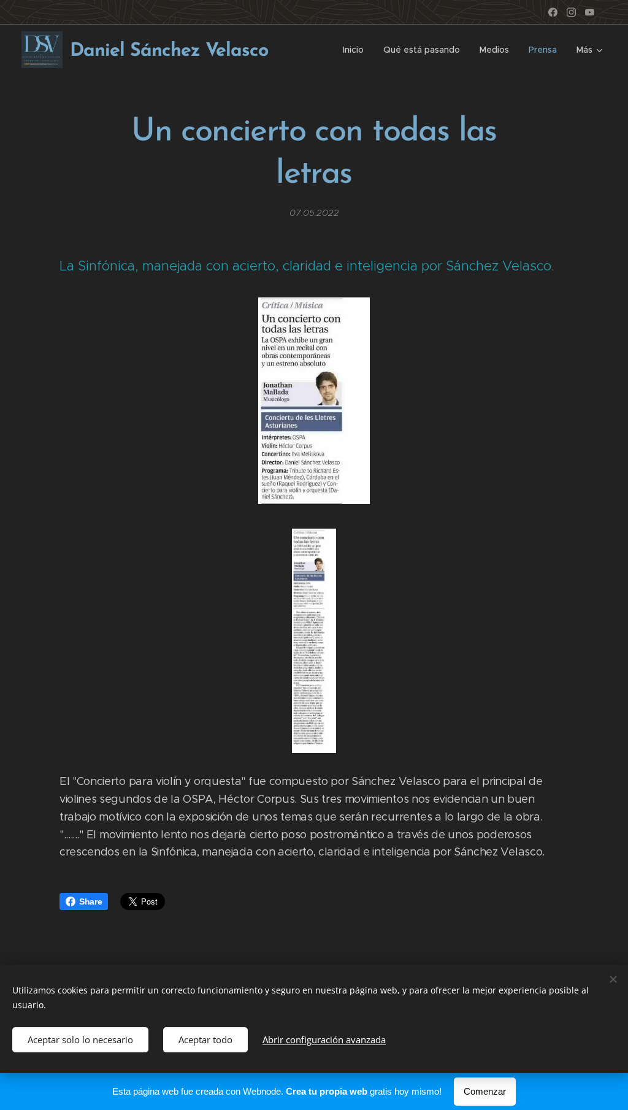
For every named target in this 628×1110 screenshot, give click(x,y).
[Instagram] (571, 12)
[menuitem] (356, 49)
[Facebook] (553, 12)
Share (90, 901)
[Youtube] (589, 12)
